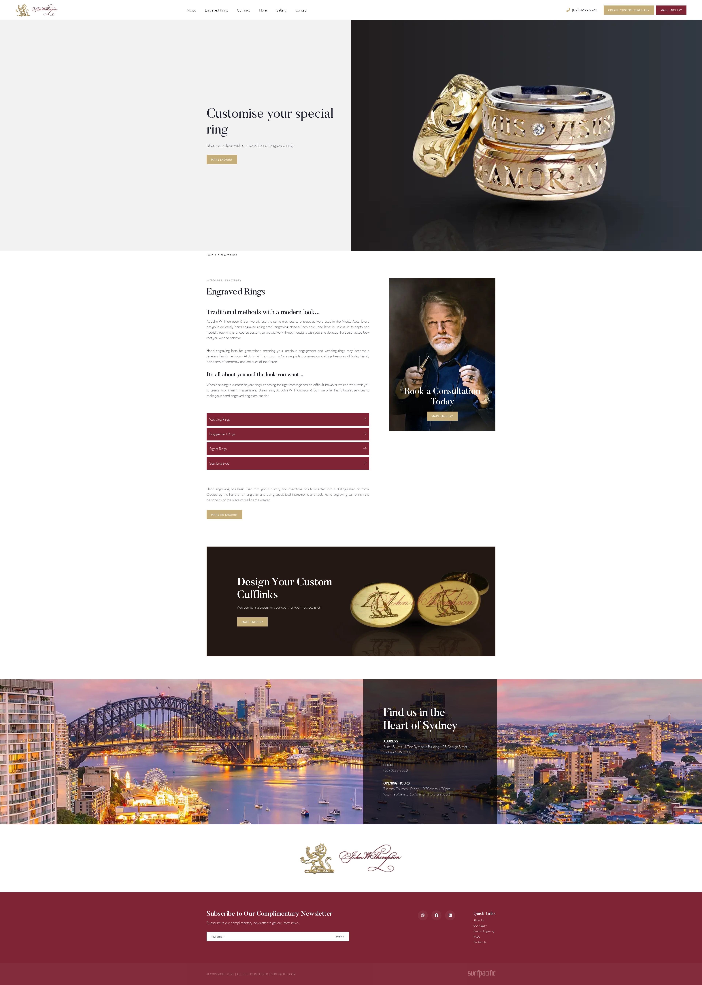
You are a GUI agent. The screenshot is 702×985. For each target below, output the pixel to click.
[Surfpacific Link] (481, 974)
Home (210, 255)
